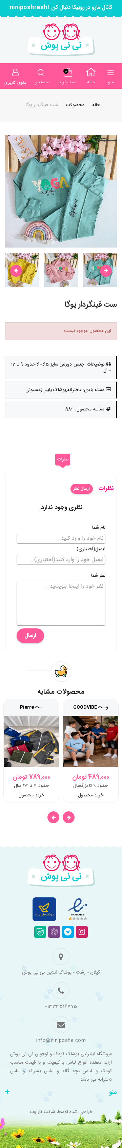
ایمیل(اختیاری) (91, 549)
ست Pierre (31, 707)
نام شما (99, 528)
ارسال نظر (82, 488)
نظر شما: (98, 576)
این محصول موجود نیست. (87, 331)
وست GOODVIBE (90, 707)
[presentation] (16, 271)
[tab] (62, 460)
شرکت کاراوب (43, 1112)
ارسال (30, 635)
